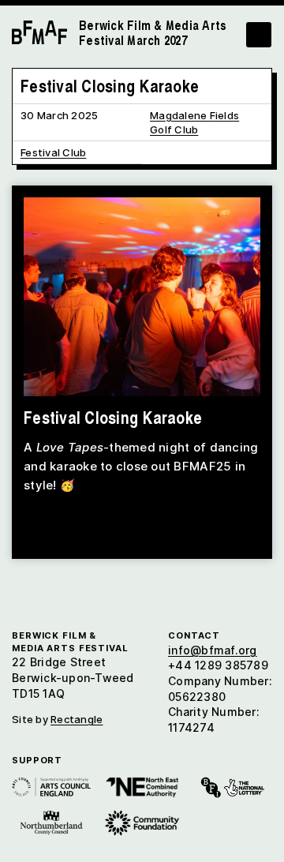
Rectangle (76, 719)
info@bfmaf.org (212, 650)
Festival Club (53, 152)
